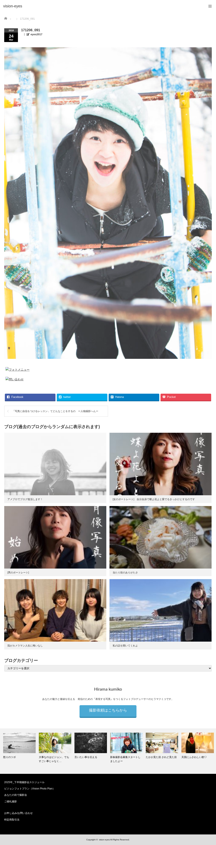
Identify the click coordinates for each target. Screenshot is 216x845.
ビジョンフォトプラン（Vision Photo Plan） (29, 788)
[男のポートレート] (18, 572)
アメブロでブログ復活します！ (25, 499)
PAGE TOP (207, 815)
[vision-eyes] (12, 6)
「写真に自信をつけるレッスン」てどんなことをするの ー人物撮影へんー (56, 411)
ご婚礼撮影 (10, 801)
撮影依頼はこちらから (108, 710)
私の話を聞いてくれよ (125, 645)
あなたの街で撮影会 (15, 794)
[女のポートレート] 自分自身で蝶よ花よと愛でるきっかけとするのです (154, 499)
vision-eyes (104, 839)
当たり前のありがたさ (125, 572)
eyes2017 (36, 34)
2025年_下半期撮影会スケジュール (24, 782)
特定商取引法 (11, 819)
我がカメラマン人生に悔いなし (25, 645)
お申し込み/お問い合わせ (18, 813)
